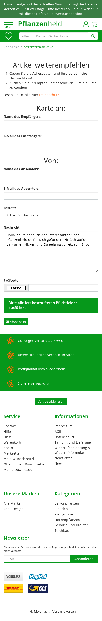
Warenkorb (12, 442)
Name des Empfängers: (22, 116)
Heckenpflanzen (67, 519)
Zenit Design (13, 508)
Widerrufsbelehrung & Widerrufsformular (72, 450)
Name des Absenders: (21, 169)
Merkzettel (12, 453)
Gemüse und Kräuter (71, 525)
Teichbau (62, 530)
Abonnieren (83, 559)
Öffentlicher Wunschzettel (24, 464)
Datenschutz (49, 94)
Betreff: (10, 208)
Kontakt (10, 426)
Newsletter (63, 458)
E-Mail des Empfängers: (23, 136)
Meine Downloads (18, 469)
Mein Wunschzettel (19, 458)
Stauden (61, 508)
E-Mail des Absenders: (21, 188)
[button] (8, 24)
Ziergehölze (64, 514)
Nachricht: (12, 227)
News (59, 463)
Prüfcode (11, 280)
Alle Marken (13, 503)
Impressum (64, 426)
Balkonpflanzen (67, 503)
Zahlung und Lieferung (73, 442)
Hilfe (7, 431)
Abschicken (17, 321)
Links (8, 437)
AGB (58, 431)
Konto (8, 448)
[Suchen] (93, 36)
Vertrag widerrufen (51, 401)
